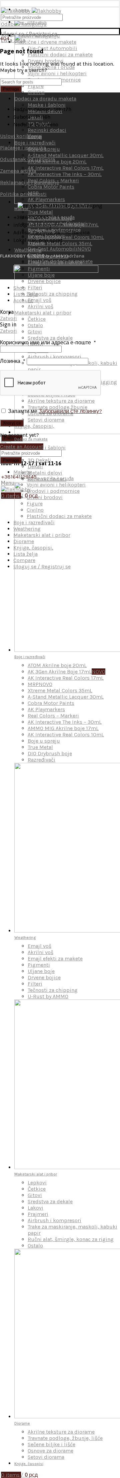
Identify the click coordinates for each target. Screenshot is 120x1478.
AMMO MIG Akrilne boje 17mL (63, 728)
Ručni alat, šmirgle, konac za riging (71, 1239)
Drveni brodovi (46, 236)
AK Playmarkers (46, 709)
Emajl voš (39, 946)
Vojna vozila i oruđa (51, 217)
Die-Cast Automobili (59, 249)
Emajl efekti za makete (55, 958)
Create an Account (21, 446)
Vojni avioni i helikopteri (56, 485)
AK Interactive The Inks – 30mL (65, 722)
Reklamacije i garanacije (29, 182)
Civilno (35, 510)
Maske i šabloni (47, 447)
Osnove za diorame (50, 1451)
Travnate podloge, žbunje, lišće (65, 1438)
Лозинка (12, 361)
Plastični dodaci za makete (60, 261)
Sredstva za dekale (50, 1201)
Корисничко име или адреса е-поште (48, 342)
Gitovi (35, 1195)
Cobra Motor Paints (51, 703)
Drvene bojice (44, 977)
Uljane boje (41, 971)
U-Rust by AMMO (48, 996)
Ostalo (35, 1245)
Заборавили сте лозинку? (70, 411)
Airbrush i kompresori (54, 1220)
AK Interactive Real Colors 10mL (66, 237)
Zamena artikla (18, 171)
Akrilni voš (40, 952)
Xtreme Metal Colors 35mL (60, 243)
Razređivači (41, 760)
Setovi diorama (46, 1457)
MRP (40, 684)
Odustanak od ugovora (27, 159)
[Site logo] (31, 11)
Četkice (37, 1189)
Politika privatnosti (23, 194)
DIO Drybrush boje (50, 753)
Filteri (35, 984)
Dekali (35, 466)
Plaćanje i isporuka (23, 147)
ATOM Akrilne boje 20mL (57, 665)
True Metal (40, 212)
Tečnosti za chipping (53, 990)
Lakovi (35, 1208)
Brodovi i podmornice (53, 491)
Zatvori (8, 318)
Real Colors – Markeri (53, 715)
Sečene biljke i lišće (51, 1444)
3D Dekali (39, 460)
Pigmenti (39, 965)
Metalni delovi (45, 473)
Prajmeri (38, 1214)
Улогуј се (12, 423)
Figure (35, 503)
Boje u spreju (44, 741)
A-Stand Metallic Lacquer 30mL (66, 697)
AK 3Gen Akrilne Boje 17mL (66, 671)
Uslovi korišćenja (20, 136)
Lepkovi (37, 1182)
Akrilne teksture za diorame (61, 1432)
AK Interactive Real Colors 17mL (66, 678)
